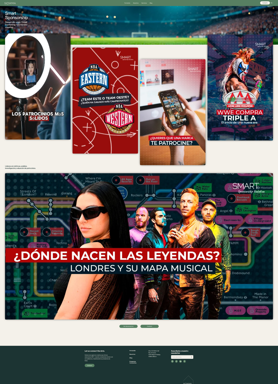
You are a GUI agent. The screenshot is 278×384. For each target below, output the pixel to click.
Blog (131, 358)
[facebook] (184, 361)
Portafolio (133, 350)
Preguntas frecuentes (133, 362)
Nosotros (132, 354)
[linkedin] (180, 361)
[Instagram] (172, 361)
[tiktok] (176, 361)
